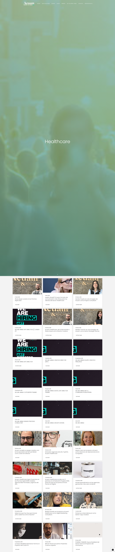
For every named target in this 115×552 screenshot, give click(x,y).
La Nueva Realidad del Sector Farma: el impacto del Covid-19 (27, 544)
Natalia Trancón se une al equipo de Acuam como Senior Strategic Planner (87, 330)
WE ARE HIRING (79, 423)
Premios (63, 3)
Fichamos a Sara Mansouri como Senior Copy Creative (85, 514)
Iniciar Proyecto (88, 3)
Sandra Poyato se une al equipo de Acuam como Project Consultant (86, 299)
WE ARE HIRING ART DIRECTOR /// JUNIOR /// (27, 330)
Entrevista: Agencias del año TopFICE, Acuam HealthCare (56, 452)
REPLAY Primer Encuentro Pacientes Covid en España (56, 544)
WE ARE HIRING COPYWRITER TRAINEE (26, 392)
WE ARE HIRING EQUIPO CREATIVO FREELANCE (85, 361)
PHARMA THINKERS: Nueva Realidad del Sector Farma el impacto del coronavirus (87, 543)
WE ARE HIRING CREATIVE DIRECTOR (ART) (55, 361)
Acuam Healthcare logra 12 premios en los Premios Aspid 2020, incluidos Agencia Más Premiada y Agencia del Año (27, 481)
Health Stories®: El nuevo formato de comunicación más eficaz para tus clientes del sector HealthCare (56, 298)
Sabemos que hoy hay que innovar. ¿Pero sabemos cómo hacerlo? (26, 514)
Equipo (58, 3)
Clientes (53, 3)
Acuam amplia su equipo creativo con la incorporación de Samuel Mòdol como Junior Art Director (27, 451)
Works (38, 3)
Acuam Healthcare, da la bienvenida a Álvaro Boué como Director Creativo (57, 330)
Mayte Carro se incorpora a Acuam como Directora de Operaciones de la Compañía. (87, 451)
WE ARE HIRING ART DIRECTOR (24, 362)
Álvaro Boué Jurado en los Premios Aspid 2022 (26, 299)
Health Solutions (46, 3)
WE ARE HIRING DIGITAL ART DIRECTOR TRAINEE (56, 391)
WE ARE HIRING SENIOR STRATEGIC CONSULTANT (25, 422)
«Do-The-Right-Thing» (72, 3)
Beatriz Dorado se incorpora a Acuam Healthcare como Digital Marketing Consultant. (57, 513)
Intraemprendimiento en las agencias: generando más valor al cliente (87, 483)
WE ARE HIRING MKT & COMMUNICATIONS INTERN (83, 391)
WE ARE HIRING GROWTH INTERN (54, 423)
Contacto (80, 3)
